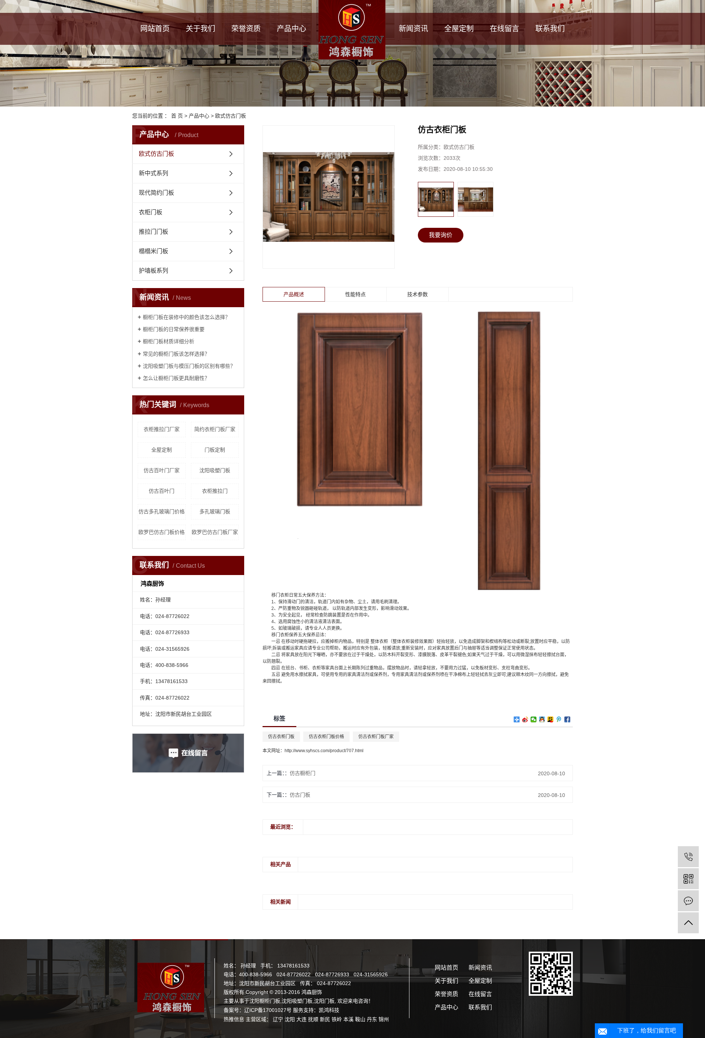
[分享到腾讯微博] (559, 719)
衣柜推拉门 (215, 491)
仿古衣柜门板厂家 (376, 736)
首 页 (177, 116)
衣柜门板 (150, 212)
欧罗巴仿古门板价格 (161, 532)
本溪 (348, 1019)
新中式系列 (153, 173)
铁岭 (337, 1019)
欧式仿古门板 (230, 116)
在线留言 (504, 29)
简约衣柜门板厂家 (214, 429)
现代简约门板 (156, 193)
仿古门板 (300, 795)
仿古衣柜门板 (281, 736)
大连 (301, 1019)
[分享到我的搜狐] (550, 719)
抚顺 (313, 1019)
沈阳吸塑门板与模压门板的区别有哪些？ (189, 366)
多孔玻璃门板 (214, 511)
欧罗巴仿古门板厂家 (215, 532)
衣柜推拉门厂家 (162, 429)
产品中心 (291, 29)
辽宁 (278, 1019)
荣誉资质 (246, 29)
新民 (325, 1019)
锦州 (384, 1019)
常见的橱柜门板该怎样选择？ (176, 354)
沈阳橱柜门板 (264, 1001)
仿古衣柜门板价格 (326, 736)
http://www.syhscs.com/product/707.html (324, 750)
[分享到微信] (534, 719)
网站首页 (155, 29)
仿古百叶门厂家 (162, 470)
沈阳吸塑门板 (214, 470)
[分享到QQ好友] (542, 719)
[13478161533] (688, 856)
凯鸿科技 (329, 1010)
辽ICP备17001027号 (268, 1010)
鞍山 (360, 1019)
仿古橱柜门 (302, 773)
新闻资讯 (413, 29)
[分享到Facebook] (567, 719)
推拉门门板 (153, 232)
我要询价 (440, 235)
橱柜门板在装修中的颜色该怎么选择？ (186, 317)
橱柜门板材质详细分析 (168, 341)
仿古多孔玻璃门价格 (161, 511)
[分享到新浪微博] (525, 719)
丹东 (372, 1019)
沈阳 (290, 1019)
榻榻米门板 (153, 251)
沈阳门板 (324, 1001)
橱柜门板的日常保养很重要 (174, 329)
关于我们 (200, 29)
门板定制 (215, 450)
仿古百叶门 (161, 491)
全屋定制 (459, 29)
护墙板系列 (153, 270)
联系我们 (550, 29)
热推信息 (234, 1019)
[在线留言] (688, 900)
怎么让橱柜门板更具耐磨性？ (176, 378)
